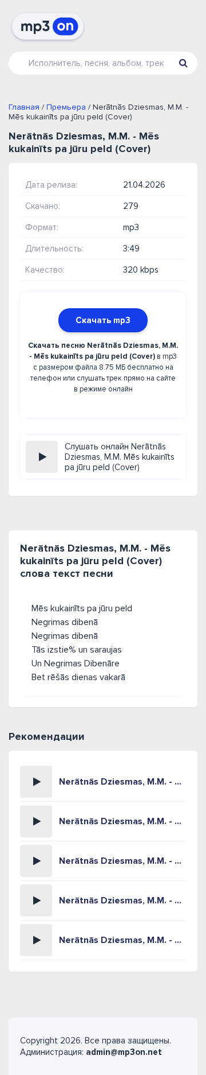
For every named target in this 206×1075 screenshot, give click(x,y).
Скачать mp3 (103, 320)
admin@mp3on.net (124, 1052)
